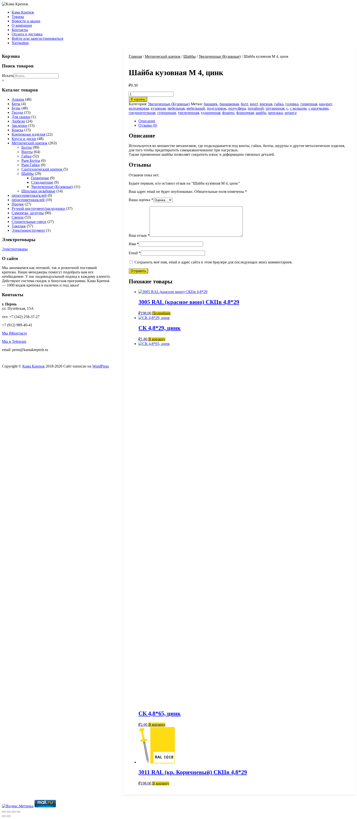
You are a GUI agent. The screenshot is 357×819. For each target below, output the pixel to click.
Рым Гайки (30, 165)
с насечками (318, 108)
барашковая (229, 104)
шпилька (275, 113)
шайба (261, 113)
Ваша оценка (141, 200)
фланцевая (245, 113)
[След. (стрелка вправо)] (9, 816)
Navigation (20, 43)
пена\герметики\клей (29, 195)
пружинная (275, 108)
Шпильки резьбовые (38, 191)
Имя (134, 244)
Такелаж (19, 226)
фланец (228, 113)
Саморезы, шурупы (28, 213)
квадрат (325, 104)
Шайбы (189, 56)
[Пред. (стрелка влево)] (4, 816)
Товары (18, 17)
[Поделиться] (14, 811)
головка (291, 104)
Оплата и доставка (27, 34)
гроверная (308, 104)
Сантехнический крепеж (41, 169)
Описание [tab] (146, 121)
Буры (16, 108)
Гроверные (40, 178)
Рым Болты (30, 160)
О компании (22, 25)
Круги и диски (24, 139)
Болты (26, 147)
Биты (16, 104)
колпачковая (139, 108)
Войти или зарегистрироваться (37, 38)
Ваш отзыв (139, 235)
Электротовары (15, 249)
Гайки (26, 156)
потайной (256, 108)
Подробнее (161, 313)
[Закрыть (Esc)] (18, 811)
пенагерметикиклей (28, 200)
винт (254, 104)
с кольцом (298, 108)
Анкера (18, 99)
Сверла (18, 217)
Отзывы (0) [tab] (147, 125)
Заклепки (19, 125)
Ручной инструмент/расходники (38, 208)
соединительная (142, 113)
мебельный (196, 108)
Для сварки (21, 117)
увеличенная (188, 113)
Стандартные (42, 182)
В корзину (138, 99)
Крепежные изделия (28, 134)
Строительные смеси (29, 222)
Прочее (18, 204)
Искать (8, 76)
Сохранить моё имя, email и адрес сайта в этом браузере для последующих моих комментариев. (214, 262)
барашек (211, 104)
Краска (17, 130)
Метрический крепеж (162, 56)
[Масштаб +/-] (4, 811)
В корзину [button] (156, 339)
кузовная (158, 108)
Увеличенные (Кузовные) (220, 56)
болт (244, 104)
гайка (278, 104)
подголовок (216, 108)
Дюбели (18, 121)
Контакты (20, 30)
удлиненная (210, 113)
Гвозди (17, 112)
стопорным (166, 113)
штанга (291, 113)
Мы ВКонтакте (14, 333)
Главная (135, 56)
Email (135, 253)
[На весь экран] (9, 811)
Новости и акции (26, 21)
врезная (266, 104)
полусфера (237, 108)
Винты (27, 152)
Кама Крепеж (23, 12)
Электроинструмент (28, 230)
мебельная (176, 108)
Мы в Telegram (14, 341)
